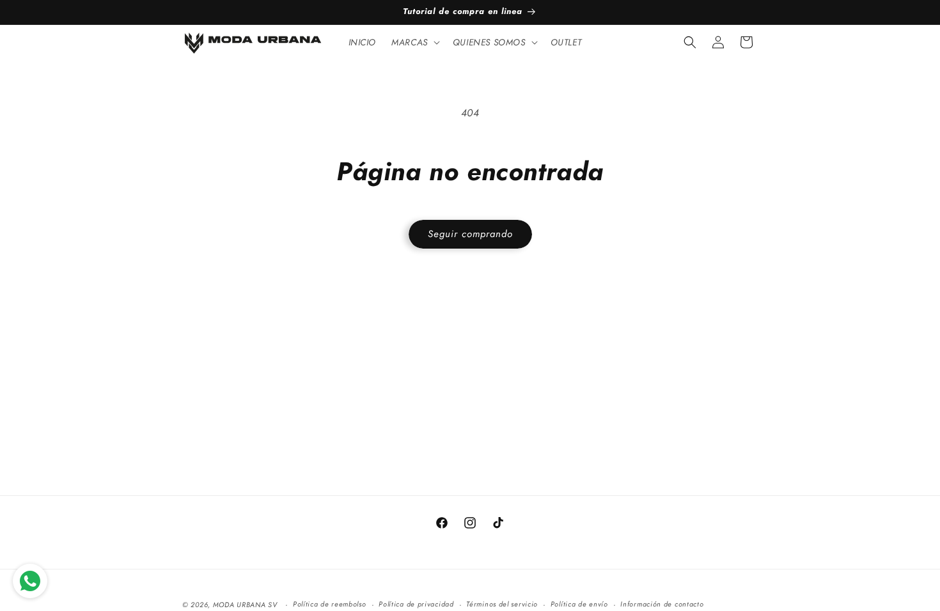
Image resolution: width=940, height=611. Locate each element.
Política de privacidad (416, 604)
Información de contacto (661, 604)
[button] (414, 42)
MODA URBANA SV (245, 604)
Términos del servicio (502, 604)
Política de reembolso (329, 604)
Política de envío (579, 604)
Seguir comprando (470, 234)
